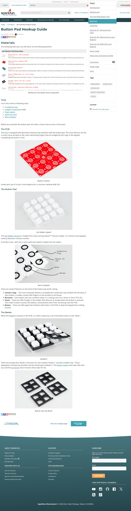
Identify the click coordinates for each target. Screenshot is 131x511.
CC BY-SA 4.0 (105, 109)
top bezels (15, 368)
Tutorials (11, 25)
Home (3, 25)
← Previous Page (11, 423)
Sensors (30, 20)
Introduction (95, 8)
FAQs (50, 462)
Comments (102, 62)
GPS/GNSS (18, 20)
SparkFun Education (11, 459)
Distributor (74, 1)
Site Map (51, 479)
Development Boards (45, 20)
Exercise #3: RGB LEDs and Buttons (100, 45)
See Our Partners (10, 471)
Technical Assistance (55, 459)
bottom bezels (62, 365)
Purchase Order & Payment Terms (59, 456)
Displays (107, 84)
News (32, 5)
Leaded (8, 109)
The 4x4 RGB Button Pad (100, 17)
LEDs (93, 96)
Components (79, 20)
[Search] (69, 13)
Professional (57, 1)
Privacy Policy (52, 473)
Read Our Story (9, 453)
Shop (5, 5)
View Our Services (10, 473)
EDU (66, 1)
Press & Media (9, 456)
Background (95, 12)
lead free (16, 109)
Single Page (94, 67)
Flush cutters (10, 112)
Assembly (94, 26)
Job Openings (9, 462)
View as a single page (58, 424)
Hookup (95, 88)
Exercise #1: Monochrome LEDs (100, 31)
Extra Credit (94, 51)
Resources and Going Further (101, 56)
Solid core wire (11, 114)
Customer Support (124, 1)
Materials (93, 21)
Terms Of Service (53, 471)
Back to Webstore (82, 13)
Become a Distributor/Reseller (14, 476)
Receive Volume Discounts (13, 479)
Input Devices (97, 92)
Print (92, 71)
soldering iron (12, 107)
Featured (7, 20)
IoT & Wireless (64, 20)
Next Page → (78, 423)
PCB (6, 132)
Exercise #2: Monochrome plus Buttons (102, 38)
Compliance (52, 476)
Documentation (19, 5)
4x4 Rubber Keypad (12, 236)
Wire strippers (10, 117)
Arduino (95, 84)
